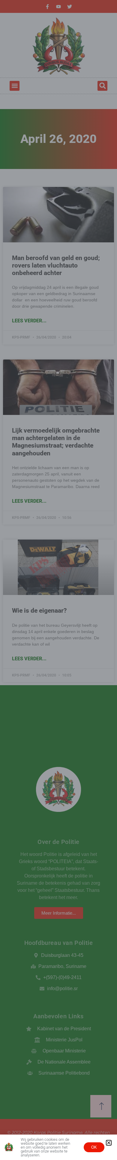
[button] (108, 1143)
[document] (58, 580)
